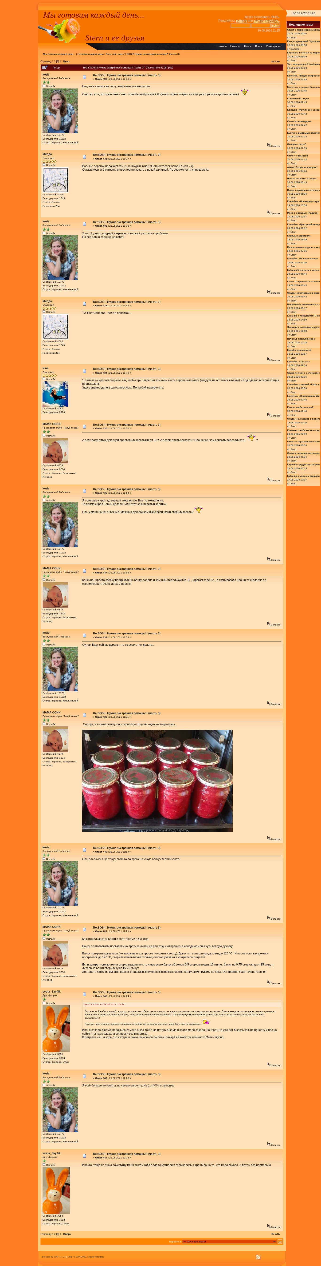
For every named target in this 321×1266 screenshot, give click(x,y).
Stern (293, 37)
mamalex (295, 49)
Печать (275, 61)
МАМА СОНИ (52, 424)
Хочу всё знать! (115, 54)
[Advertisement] (19, 81)
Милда (47, 154)
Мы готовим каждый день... (93, 14)
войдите (241, 20)
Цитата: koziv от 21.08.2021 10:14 (104, 1004)
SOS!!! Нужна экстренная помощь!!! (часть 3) (153, 54)
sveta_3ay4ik (52, 991)
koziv (46, 74)
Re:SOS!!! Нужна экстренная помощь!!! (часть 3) (126, 75)
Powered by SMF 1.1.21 (54, 1256)
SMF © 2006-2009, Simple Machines (86, 1256)
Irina (45, 368)
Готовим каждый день (91, 54)
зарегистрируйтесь (266, 20)
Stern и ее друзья (114, 37)
